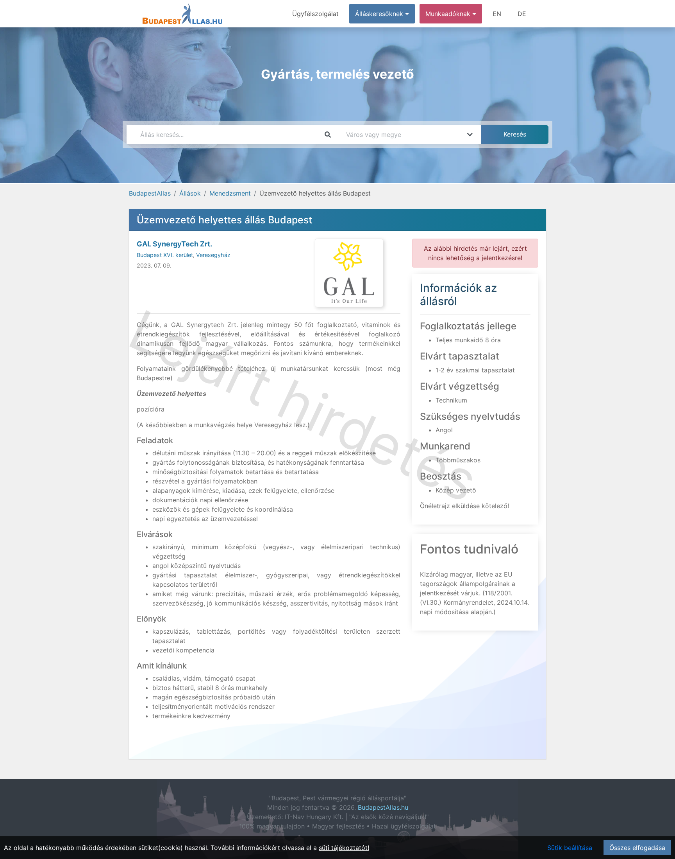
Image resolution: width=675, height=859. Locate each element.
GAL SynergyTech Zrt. (174, 244)
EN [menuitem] (497, 14)
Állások (190, 193)
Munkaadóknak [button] (448, 14)
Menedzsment (230, 193)
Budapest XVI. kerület (165, 255)
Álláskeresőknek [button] (380, 14)
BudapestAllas (150, 193)
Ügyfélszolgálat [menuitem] (315, 14)
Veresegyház (213, 255)
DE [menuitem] (522, 14)
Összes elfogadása (637, 848)
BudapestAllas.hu (383, 807)
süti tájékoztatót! (344, 848)
